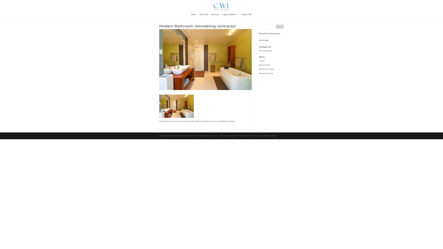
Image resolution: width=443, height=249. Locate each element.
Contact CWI (246, 14)
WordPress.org (266, 73)
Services (215, 14)
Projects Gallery (229, 14)
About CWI (203, 14)
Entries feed (264, 65)
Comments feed (266, 69)
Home (193, 14)
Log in (262, 61)
